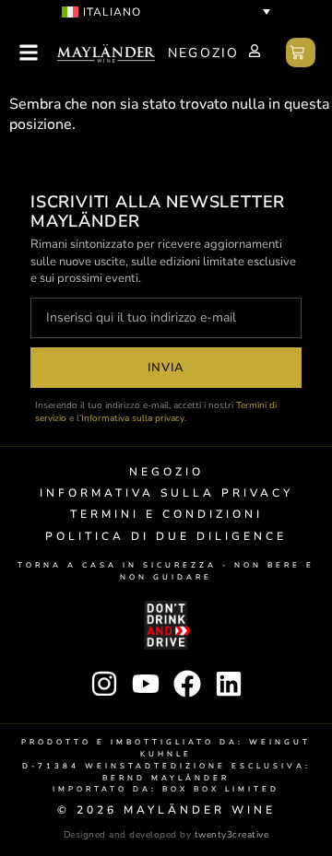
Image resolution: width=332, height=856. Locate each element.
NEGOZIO (204, 53)
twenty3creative (232, 834)
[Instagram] (104, 684)
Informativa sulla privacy (132, 418)
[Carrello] (300, 52)
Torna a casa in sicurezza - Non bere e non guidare (166, 571)
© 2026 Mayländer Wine (166, 810)
